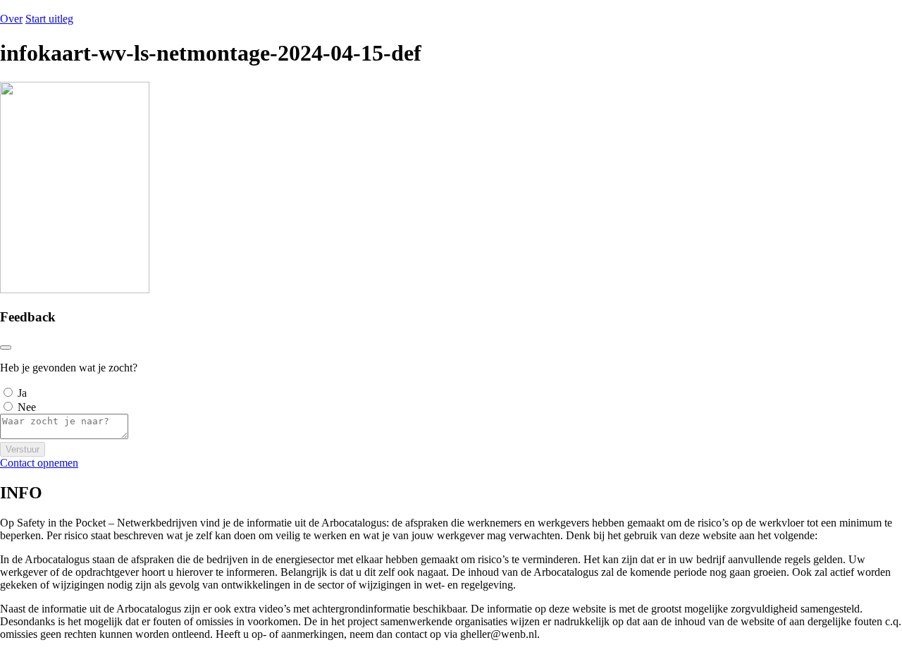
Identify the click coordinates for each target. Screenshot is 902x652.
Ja (22, 393)
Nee (27, 407)
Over (11, 19)
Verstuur (22, 449)
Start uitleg (49, 19)
